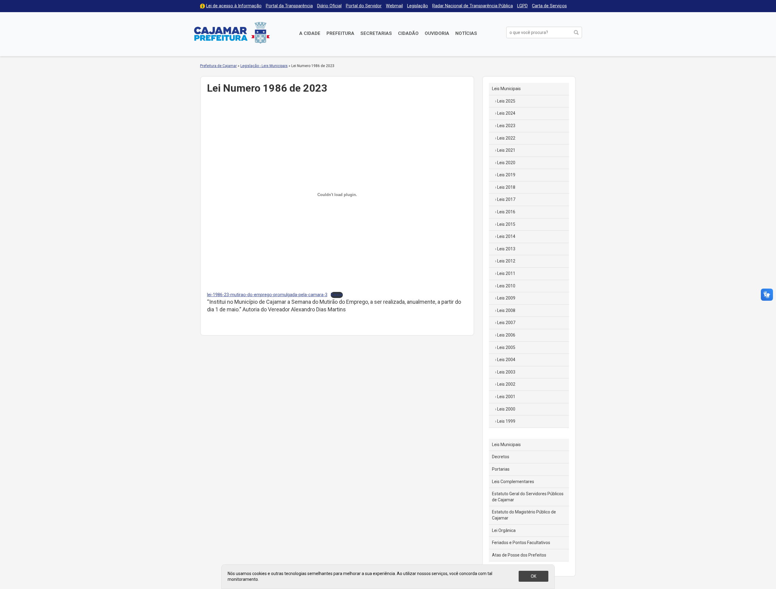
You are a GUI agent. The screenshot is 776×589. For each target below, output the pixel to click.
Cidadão (408, 33)
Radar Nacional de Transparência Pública (472, 5)
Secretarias (376, 33)
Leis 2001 (506, 396)
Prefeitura (340, 33)
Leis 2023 (506, 125)
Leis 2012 (506, 261)
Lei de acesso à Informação (234, 5)
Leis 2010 (506, 285)
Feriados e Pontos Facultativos (521, 542)
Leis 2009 (506, 298)
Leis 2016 (506, 211)
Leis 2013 (506, 248)
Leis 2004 (506, 359)
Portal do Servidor (364, 5)
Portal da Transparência (289, 5)
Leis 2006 (506, 335)
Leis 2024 (506, 113)
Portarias (501, 469)
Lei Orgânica (504, 530)
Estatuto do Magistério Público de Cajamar (524, 514)
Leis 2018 (506, 187)
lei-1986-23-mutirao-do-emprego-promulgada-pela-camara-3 (267, 294)
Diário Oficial (329, 5)
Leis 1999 (506, 421)
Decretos (500, 456)
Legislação (417, 5)
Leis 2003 (506, 372)
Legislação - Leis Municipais (264, 66)
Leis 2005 (506, 347)
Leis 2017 (506, 199)
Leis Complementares (513, 481)
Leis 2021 (506, 150)
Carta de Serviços (549, 5)
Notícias (466, 33)
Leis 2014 (506, 236)
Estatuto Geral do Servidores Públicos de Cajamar (528, 496)
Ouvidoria (437, 33)
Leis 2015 (506, 224)
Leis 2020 (506, 162)
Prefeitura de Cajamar (232, 32)
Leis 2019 (506, 174)
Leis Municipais (506, 88)
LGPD (522, 5)
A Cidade (309, 33)
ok (533, 576)
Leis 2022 (506, 138)
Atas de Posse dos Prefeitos (519, 555)
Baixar (337, 294)
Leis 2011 (506, 273)
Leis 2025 (506, 101)
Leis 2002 (506, 384)
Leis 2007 (506, 322)
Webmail (394, 5)
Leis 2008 (506, 310)
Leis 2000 (506, 409)
